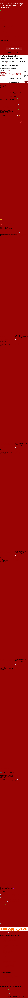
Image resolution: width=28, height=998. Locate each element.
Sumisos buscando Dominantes (20, 43)
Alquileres (10, 40)
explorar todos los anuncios (6, 62)
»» (9, 70)
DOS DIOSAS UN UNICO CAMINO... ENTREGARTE (7, 107)
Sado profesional (9, 43)
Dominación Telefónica (20, 44)
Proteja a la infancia (14, 991)
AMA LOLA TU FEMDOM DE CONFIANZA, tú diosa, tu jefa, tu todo (6, 661)
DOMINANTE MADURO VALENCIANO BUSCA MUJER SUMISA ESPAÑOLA (6, 445)
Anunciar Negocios (18, 40)
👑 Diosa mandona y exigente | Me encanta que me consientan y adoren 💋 (7, 222)
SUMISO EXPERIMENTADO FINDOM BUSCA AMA (6, 338)
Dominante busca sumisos (11, 41)
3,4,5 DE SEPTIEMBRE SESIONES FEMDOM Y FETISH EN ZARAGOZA (15, 74)
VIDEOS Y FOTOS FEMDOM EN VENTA (5, 884)
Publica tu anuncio (14, 48)
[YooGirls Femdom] (14, 928)
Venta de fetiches (7, 44)
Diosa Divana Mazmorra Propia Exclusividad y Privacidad (6, 553)
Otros (12, 44)
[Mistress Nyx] (21, 109)
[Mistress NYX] (14, 921)
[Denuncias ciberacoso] (14, 993)
